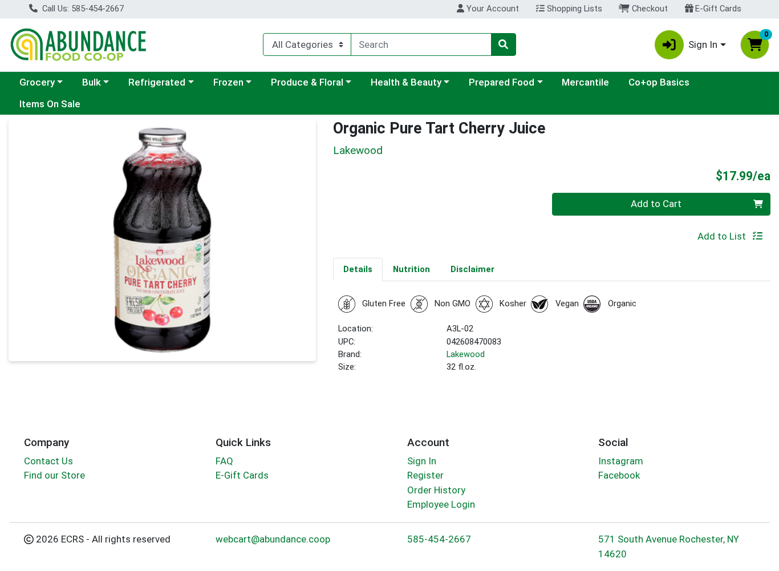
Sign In (421, 461)
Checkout (649, 8)
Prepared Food (501, 82)
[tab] (358, 269)
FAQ (224, 461)
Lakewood (466, 354)
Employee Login (441, 504)
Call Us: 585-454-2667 (82, 8)
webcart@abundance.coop (273, 539)
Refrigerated (156, 82)
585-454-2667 (439, 539)
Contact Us (48, 461)
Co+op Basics (658, 82)
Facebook (619, 475)
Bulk (91, 82)
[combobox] (421, 44)
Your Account (491, 8)
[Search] (503, 44)
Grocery (37, 82)
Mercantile (585, 82)
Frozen (228, 82)
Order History (436, 490)
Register (425, 475)
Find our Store (54, 475)
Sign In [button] (702, 44)
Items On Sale (49, 104)
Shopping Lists (573, 8)
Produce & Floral (307, 82)
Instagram (620, 461)
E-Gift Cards (717, 8)
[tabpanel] (551, 339)
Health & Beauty (406, 82)
